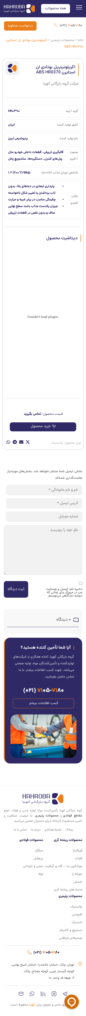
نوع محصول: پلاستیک (66, 443)
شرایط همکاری (53, 830)
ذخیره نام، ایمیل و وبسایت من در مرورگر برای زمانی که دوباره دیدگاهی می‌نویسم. (64, 593)
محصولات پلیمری (62, 40)
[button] (43, 426)
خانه (81, 40)
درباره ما (36, 830)
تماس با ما (20, 830)
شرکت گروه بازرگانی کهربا (61, 84)
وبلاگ (69, 830)
